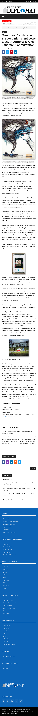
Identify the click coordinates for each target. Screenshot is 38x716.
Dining (5, 572)
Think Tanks (6, 552)
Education (6, 580)
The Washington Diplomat (14, 28)
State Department (8, 605)
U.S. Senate (6, 613)
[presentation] (32, 21)
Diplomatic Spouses (8, 656)
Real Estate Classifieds (9, 532)
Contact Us (6, 628)
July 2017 (24, 28)
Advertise (5, 631)
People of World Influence (10, 521)
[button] (35, 16)
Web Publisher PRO (12, 713)
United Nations (7, 547)
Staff (4, 633)
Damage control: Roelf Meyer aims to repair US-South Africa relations (18, 483)
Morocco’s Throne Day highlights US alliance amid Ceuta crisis (19, 495)
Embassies (6, 544)
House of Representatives (10, 603)
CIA (4, 611)
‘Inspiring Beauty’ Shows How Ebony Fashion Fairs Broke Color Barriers (10, 441)
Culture (5, 583)
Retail (4, 575)
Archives (5, 636)
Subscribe (6, 639)
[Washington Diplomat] (19, 9)
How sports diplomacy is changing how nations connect (18, 500)
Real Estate (6, 585)
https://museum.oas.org (8, 417)
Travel (4, 588)
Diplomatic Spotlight (9, 524)
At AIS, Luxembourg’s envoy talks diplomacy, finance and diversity (19, 489)
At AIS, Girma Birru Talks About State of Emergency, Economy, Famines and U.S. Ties (28, 442)
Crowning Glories (7, 479)
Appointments (7, 527)
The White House (8, 600)
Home (4, 28)
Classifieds (6, 529)
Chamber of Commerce (10, 555)
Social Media (6, 625)
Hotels (5, 577)
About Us (5, 641)
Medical (5, 569)
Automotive (6, 567)
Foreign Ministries (8, 549)
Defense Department (9, 608)
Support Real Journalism (10, 644)
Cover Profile (6, 519)
